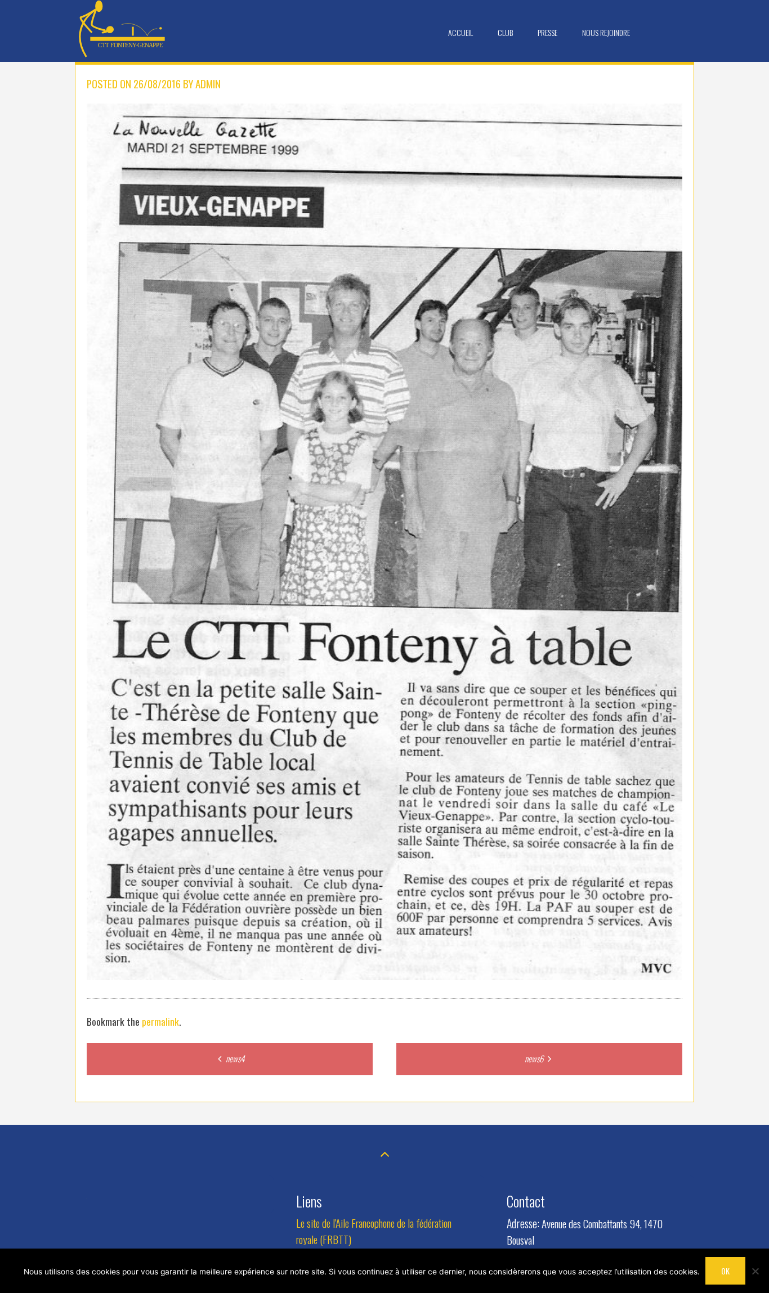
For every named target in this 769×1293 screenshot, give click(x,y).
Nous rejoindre (606, 32)
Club (505, 32)
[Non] (755, 1271)
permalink (160, 1021)
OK (725, 1271)
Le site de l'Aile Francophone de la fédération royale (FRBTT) (373, 1231)
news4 (234, 1058)
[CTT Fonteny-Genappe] (123, 54)
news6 (535, 1058)
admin (208, 83)
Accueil (460, 32)
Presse (547, 32)
